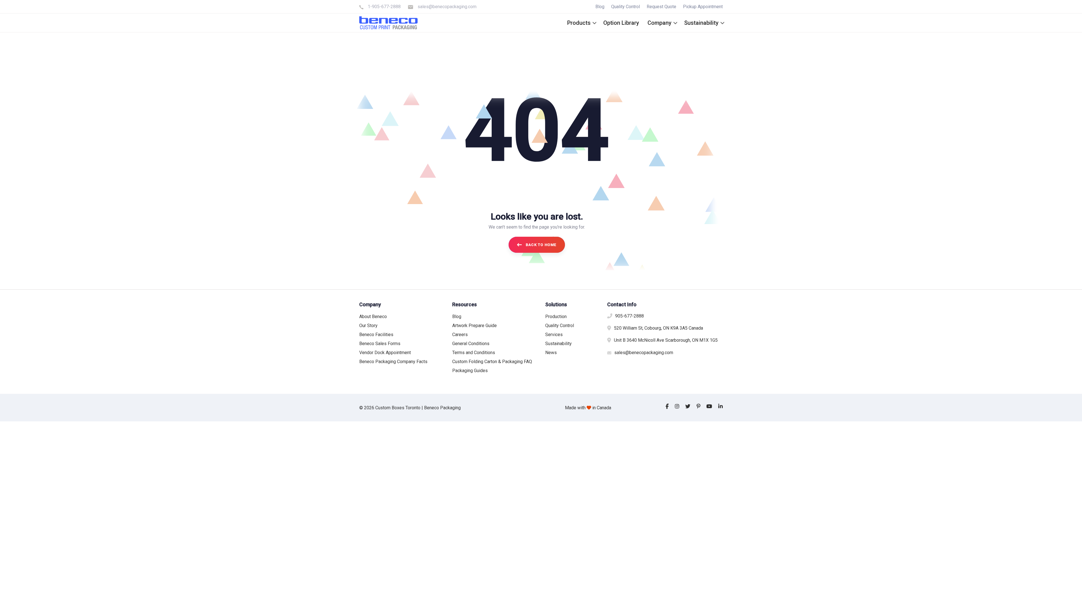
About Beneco (373, 316)
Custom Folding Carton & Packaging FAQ (492, 361)
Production (556, 316)
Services (554, 334)
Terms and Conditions (473, 352)
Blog (599, 6)
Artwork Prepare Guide (474, 325)
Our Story (368, 325)
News (551, 352)
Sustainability (558, 343)
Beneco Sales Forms (379, 343)
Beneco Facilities (376, 334)
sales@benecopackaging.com (447, 6)
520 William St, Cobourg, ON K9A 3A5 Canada (658, 328)
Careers (460, 334)
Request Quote (661, 6)
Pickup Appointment (703, 6)
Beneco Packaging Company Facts (393, 361)
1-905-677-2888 (384, 6)
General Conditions (470, 343)
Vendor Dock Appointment (385, 352)
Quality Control (625, 6)
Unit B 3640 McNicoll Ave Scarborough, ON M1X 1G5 (666, 340)
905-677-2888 (629, 316)
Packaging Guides (470, 370)
